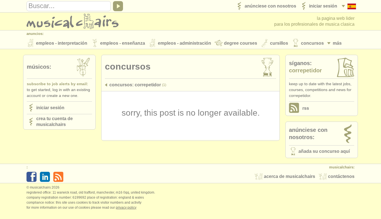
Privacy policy (126, 208)
